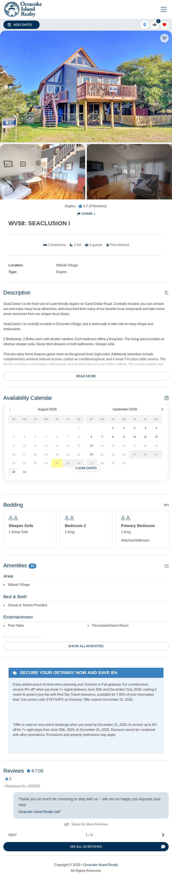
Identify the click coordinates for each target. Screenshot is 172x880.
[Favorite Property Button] (164, 38)
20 (91, 454)
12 (156, 436)
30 (13, 472)
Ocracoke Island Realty (100, 865)
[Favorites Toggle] (164, 25)
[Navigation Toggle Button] (163, 9)
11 (145, 436)
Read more (86, 376)
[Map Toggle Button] (145, 25)
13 (91, 445)
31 (24, 472)
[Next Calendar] (162, 409)
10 (134, 436)
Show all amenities (86, 646)
